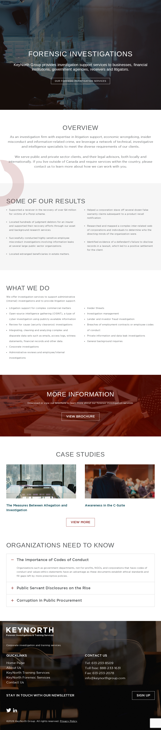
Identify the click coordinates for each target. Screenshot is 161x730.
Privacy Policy (68, 721)
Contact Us (15, 682)
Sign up (143, 695)
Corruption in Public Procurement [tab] (49, 600)
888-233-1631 (110, 668)
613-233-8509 (102, 663)
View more (80, 522)
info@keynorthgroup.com (105, 678)
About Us (13, 667)
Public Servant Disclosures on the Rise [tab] (54, 588)
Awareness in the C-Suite (105, 505)
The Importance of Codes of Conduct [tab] (53, 560)
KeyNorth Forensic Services (28, 677)
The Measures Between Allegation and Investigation (36, 508)
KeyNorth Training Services (28, 672)
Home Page (15, 663)
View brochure (80, 416)
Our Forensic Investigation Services (80, 81)
